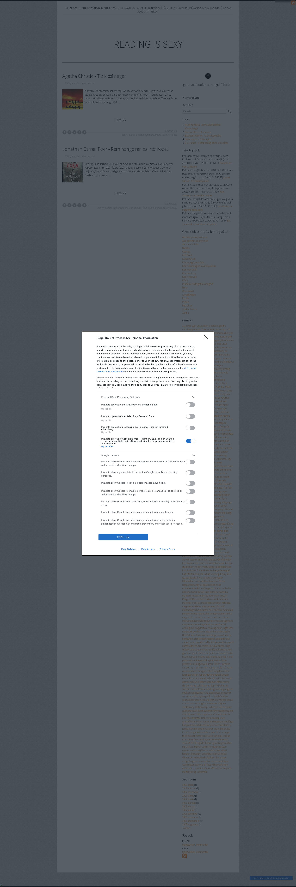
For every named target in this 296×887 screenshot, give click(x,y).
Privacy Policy (167, 549)
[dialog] (148, 444)
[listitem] (148, 397)
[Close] (207, 338)
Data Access (148, 549)
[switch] (190, 404)
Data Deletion (128, 549)
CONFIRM (123, 537)
